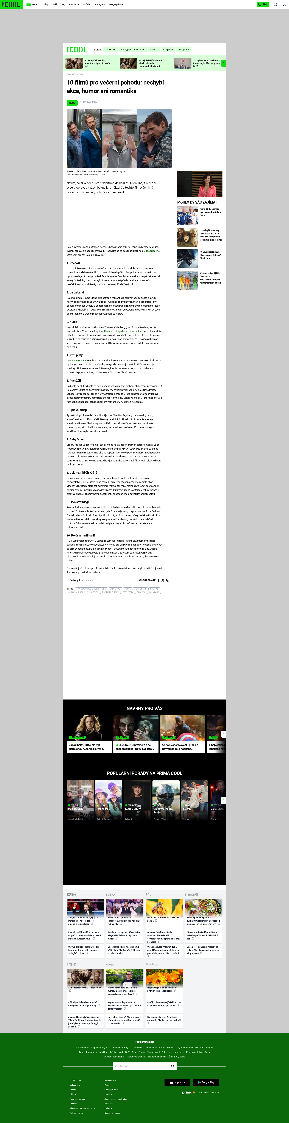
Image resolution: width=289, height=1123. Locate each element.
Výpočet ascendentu (114, 1056)
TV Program (99, 4)
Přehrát (74, 805)
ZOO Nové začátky (204, 1047)
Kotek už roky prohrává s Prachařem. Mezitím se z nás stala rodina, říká (124, 920)
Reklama (74, 1089)
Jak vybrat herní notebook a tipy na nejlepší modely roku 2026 (206, 63)
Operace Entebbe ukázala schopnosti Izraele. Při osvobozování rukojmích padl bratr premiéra (163, 937)
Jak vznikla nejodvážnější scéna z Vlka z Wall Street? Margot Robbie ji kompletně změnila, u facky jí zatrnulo (84, 1022)
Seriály (55, 4)
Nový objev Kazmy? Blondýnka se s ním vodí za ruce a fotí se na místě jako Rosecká (124, 1020)
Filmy (46, 4)
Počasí (170, 1047)
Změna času (150, 1047)
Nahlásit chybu (76, 1113)
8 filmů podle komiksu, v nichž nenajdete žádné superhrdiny (82, 1004)
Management (110, 1080)
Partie (162, 1047)
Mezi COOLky (75, 808)
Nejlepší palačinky (157, 1056)
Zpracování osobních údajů (115, 1099)
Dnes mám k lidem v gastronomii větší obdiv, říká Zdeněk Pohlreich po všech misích (124, 950)
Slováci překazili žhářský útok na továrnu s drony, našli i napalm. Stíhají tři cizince (83, 950)
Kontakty (108, 1094)
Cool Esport (74, 4)
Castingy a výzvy (111, 1089)
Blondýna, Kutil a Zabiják (163, 810)
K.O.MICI (187, 808)
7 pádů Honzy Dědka (106, 1052)
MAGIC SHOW (133, 808)
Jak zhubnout (82, 1047)
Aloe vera (179, 1052)
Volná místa (75, 1085)
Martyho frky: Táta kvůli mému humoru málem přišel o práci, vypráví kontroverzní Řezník (122, 991)
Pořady (86, 4)
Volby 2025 (124, 1052)
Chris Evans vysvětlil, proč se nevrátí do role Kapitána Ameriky (180, 747)
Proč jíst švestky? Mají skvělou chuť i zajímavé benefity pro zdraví (164, 1004)
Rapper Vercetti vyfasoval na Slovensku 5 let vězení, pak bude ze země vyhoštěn (124, 1005)
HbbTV (73, 1094)
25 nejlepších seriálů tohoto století (85, 988)
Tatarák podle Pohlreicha (159, 1052)
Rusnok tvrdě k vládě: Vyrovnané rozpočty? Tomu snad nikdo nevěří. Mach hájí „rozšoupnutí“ (84, 935)
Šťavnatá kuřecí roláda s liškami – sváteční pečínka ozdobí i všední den (203, 935)
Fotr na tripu (103, 808)
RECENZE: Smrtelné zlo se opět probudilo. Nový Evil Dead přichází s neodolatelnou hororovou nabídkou (134, 747)
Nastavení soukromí (112, 1113)
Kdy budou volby (184, 1047)
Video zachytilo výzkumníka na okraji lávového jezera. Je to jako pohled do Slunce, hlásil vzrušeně (163, 950)
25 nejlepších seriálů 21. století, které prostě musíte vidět (97, 63)
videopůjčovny (151, 250)
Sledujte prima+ (115, 4)
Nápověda (108, 1104)
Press (106, 1085)
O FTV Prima (75, 1080)
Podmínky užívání (77, 1099)
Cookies (73, 1104)
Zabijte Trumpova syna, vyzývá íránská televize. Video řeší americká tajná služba (83, 920)
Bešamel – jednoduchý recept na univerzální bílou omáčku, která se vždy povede (203, 950)
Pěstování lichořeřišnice (198, 1052)
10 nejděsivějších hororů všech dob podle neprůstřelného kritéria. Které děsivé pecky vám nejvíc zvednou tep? (150, 66)
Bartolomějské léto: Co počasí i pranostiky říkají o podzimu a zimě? (164, 1018)
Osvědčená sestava (77, 360)
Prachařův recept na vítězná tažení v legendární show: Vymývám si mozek (124, 935)
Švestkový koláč (177, 1056)
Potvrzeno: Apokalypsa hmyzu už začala (163, 919)
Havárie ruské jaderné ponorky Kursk (124, 331)
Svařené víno (138, 1052)
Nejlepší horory (120, 1047)
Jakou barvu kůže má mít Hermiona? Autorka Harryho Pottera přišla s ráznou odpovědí (86, 747)
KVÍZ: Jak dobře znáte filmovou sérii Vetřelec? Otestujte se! (210, 255)
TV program (136, 1047)
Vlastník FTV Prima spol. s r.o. (82, 1108)
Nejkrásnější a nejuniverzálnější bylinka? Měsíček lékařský (162, 989)
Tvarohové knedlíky (136, 1056)
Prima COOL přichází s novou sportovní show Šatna (210, 212)
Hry (63, 4)
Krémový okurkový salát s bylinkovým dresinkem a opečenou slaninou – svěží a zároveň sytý (203, 920)
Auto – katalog (86, 1052)
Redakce (108, 1108)
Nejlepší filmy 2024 (100, 1047)
